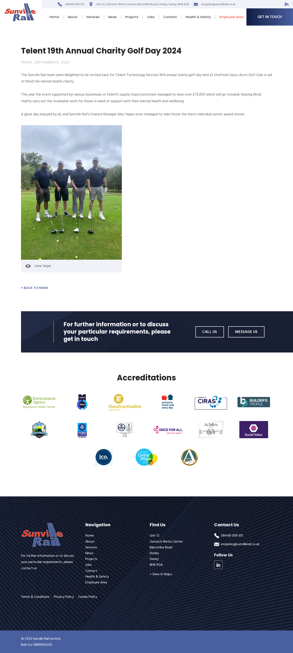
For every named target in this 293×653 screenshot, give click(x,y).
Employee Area (231, 17)
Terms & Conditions (35, 597)
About (73, 17)
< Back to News (34, 288)
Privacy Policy (64, 597)
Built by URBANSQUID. (37, 644)
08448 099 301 (232, 535)
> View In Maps (161, 574)
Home (54, 17)
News (112, 17)
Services (93, 17)
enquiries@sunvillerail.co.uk (240, 544)
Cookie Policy (87, 597)
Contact (170, 17)
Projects (131, 17)
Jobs (151, 17)
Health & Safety (198, 17)
